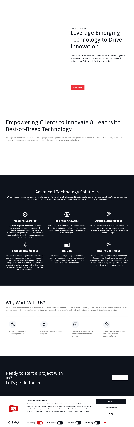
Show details (109, 423)
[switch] (60, 422)
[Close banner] (130, 399)
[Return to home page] (10, 6)
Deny (111, 414)
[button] (77, 87)
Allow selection (111, 407)
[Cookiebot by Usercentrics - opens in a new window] (13, 422)
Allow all (111, 401)
